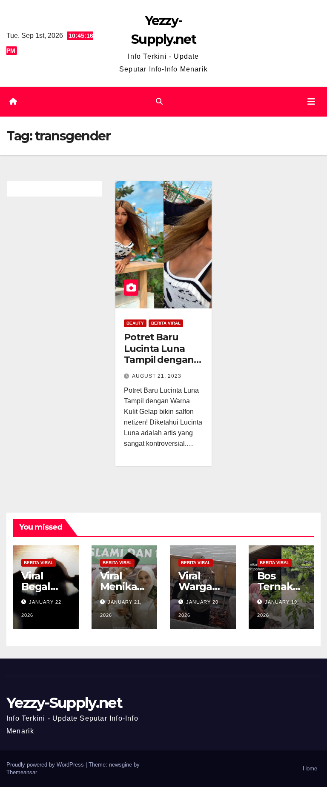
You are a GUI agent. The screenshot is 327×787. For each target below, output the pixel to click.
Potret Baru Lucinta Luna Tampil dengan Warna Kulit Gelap (159, 359)
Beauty (135, 323)
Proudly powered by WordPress (46, 764)
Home (310, 768)
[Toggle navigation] (311, 102)
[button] (159, 101)
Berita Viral (166, 323)
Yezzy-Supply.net (64, 703)
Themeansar (21, 772)
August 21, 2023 (156, 376)
